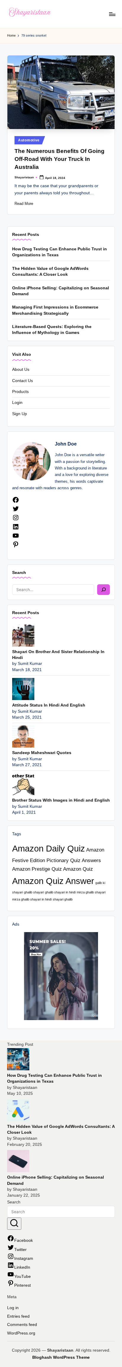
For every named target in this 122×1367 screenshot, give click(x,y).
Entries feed (18, 1316)
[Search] (103, 589)
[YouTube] (15, 538)
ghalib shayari (34, 892)
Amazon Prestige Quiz (37, 869)
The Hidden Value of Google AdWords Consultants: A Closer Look (50, 271)
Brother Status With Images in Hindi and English (61, 800)
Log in (13, 1308)
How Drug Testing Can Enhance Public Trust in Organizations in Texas (59, 252)
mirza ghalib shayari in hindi (32, 899)
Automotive (29, 140)
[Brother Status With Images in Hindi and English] (23, 784)
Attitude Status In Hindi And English (48, 705)
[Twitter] (15, 511)
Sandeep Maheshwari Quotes (41, 753)
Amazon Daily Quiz (48, 848)
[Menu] (112, 14)
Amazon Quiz (78, 869)
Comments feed (22, 1324)
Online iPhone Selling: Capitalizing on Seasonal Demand (60, 291)
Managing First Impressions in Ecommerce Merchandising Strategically (55, 310)
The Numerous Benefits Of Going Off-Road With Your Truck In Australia (60, 159)
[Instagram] (15, 520)
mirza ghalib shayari (91, 892)
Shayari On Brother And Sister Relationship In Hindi (58, 655)
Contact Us (22, 381)
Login (17, 402)
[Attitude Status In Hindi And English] (23, 688)
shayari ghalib (63, 899)
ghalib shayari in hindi (60, 892)
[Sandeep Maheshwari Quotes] (23, 736)
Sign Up (19, 414)
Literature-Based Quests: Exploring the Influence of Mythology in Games (52, 329)
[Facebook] (15, 502)
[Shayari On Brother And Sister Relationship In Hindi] (23, 635)
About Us (20, 369)
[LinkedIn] (15, 529)
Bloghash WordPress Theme (61, 1357)
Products (20, 391)
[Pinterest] (15, 546)
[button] (14, 1224)
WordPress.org (21, 1333)
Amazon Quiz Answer (53, 881)
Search (19, 572)
